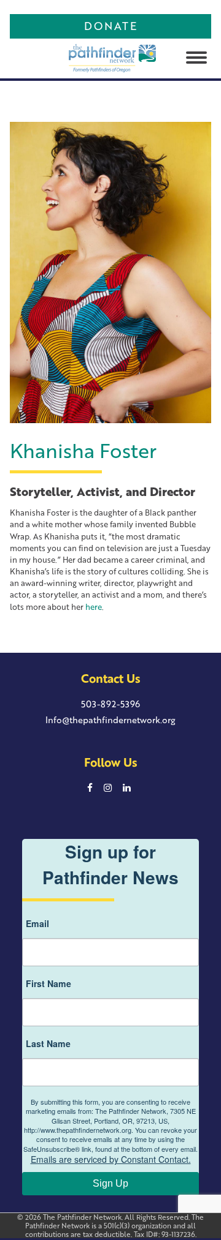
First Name (48, 983)
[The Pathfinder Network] (92, 56)
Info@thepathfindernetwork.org (110, 719)
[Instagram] (108, 787)
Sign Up (110, 1183)
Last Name (48, 1043)
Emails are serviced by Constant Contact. (111, 1159)
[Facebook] (90, 787)
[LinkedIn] (126, 787)
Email (37, 923)
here (93, 607)
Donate (111, 26)
